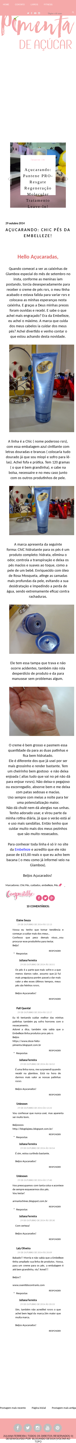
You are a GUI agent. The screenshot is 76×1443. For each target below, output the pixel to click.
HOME (6, 4)
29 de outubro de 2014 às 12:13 (35, 924)
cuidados (35, 885)
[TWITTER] (27, 1428)
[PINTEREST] (57, 1428)
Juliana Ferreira (28, 960)
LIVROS (34, 4)
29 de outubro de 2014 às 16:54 (37, 1148)
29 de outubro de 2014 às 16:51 (37, 964)
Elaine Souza (23, 920)
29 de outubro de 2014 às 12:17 (35, 1012)
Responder (55, 951)
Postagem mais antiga (64, 1408)
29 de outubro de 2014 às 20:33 (37, 1304)
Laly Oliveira (23, 1248)
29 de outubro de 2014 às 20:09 (35, 1252)
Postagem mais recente (13, 1408)
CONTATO (20, 4)
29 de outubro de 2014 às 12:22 (35, 1108)
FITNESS (48, 4)
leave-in (38, 159)
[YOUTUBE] (47, 1428)
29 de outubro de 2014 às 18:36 (37, 1220)
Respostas (21, 953)
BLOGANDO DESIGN (44, 1438)
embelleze (47, 885)
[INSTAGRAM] (37, 1428)
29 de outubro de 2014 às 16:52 (37, 1064)
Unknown (21, 1104)
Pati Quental (23, 1008)
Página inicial (39, 1408)
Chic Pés (24, 885)
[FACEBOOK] (18, 1428)
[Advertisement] (38, 95)
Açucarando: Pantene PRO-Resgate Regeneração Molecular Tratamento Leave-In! (38, 188)
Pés (56, 885)
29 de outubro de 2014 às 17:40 (35, 1180)
